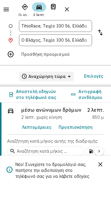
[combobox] (55, 26)
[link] (55, 130)
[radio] (25, 9)
